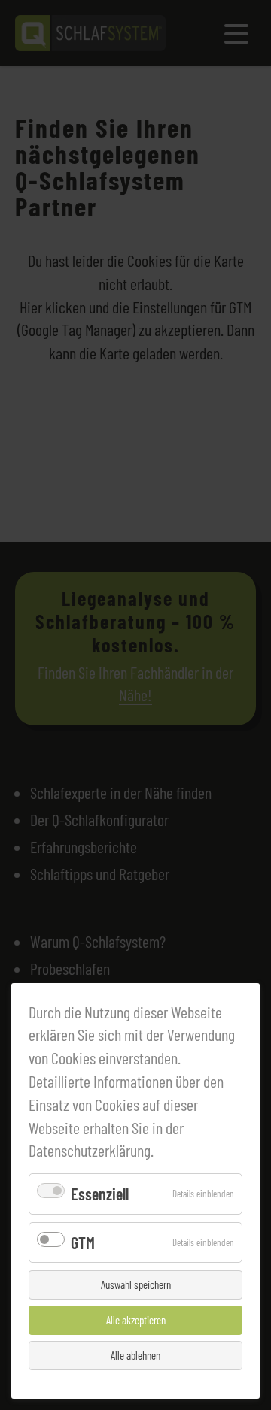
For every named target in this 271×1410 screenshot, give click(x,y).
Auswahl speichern (136, 1284)
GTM (83, 1242)
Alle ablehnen (135, 1355)
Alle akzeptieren (136, 1320)
